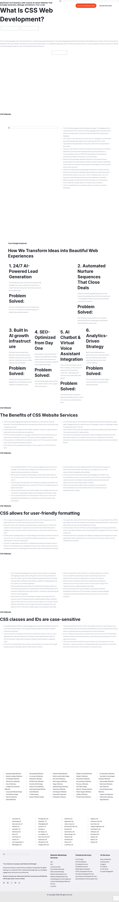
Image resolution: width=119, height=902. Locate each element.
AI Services (60, 5)
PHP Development (80, 862)
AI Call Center (104, 869)
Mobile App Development (82, 869)
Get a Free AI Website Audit (86, 5)
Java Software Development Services (86, 876)
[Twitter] (4, 883)
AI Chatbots (103, 866)
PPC (51, 864)
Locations (53, 886)
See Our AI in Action (105, 5)
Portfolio (36, 5)
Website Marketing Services (58, 874)
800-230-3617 (69, 5)
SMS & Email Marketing (57, 871)
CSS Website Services (81, 866)
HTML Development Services (83, 871)
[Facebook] (8, 883)
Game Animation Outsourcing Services (86, 879)
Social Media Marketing (57, 869)
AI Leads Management (106, 871)
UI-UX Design (79, 859)
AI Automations (104, 862)
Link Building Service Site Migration (60, 879)
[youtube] (15, 883)
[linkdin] (19, 883)
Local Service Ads (55, 867)
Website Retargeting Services (59, 876)
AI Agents (103, 864)
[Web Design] (11, 5)
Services (27, 5)
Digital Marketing (49, 5)
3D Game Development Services (84, 874)
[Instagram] (11, 883)
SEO (41, 5)
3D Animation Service (81, 864)
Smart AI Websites (105, 859)
